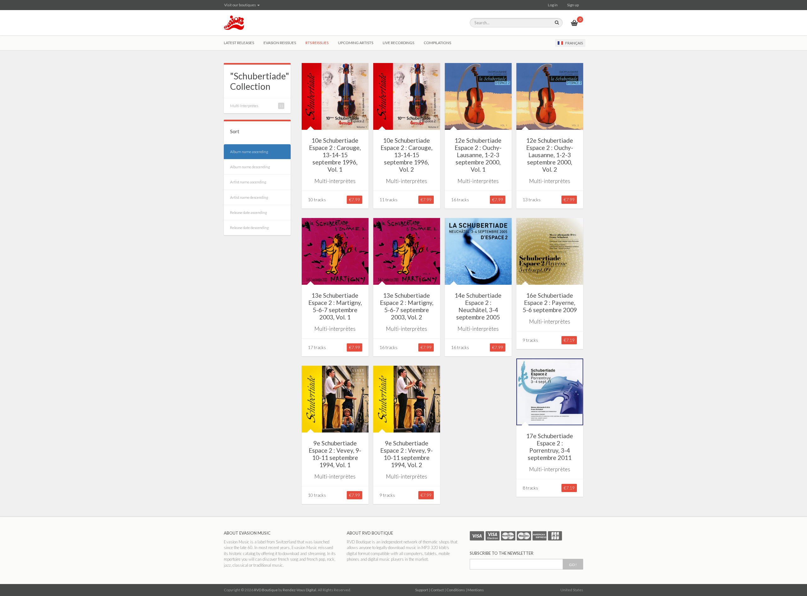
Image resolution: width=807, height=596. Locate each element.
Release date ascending (248, 212)
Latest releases (239, 42)
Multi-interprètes (244, 105)
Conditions (455, 589)
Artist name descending (249, 197)
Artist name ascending (248, 182)
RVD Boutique (266, 589)
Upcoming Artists (355, 42)
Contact (437, 589)
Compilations (437, 42)
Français (574, 43)
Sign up (573, 5)
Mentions (475, 589)
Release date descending (249, 227)
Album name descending (250, 166)
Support (421, 589)
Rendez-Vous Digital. (300, 589)
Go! (573, 564)
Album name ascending (249, 151)
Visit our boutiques (240, 5)
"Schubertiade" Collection (259, 81)
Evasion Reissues (280, 42)
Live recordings (398, 42)
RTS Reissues (316, 42)
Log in (553, 5)
